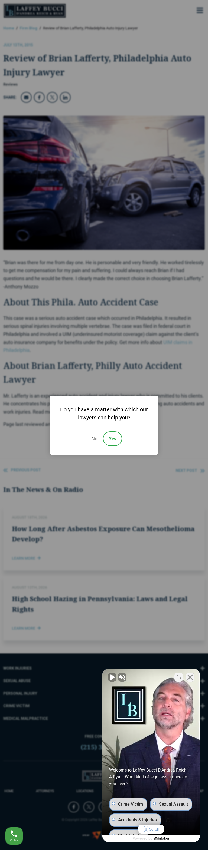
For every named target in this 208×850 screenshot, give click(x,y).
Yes (112, 439)
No (95, 439)
